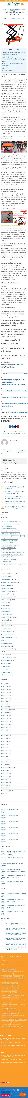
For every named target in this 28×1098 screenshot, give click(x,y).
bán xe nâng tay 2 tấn (6, 535)
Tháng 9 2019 (4, 773)
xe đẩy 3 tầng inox (15, 1024)
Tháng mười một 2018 (7, 790)
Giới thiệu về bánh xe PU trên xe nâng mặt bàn (13, 52)
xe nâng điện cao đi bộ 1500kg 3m (9, 564)
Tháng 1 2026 (4, 704)
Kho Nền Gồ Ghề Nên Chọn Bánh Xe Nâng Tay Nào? (14, 487)
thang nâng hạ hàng (18, 985)
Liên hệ (12, 1093)
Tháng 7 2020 (4, 744)
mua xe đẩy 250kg (5, 983)
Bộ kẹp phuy (4, 611)
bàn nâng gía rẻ (18, 521)
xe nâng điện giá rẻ (21, 564)
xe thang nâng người (6, 1024)
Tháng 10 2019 (5, 770)
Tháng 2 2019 (4, 785)
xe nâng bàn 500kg (6, 538)
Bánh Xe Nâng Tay (5, 669)
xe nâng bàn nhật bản (15, 538)
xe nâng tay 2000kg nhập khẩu (8, 556)
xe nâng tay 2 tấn (20, 552)
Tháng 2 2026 (4, 701)
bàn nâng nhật (4, 960)
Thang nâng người (6, 608)
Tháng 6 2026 (4, 689)
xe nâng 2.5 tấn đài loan (6, 1002)
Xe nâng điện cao (5, 672)
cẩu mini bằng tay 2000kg (18, 976)
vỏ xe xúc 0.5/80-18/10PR (7, 995)
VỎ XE (3, 652)
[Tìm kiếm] (22, 4)
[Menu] (2, 4)
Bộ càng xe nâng (5, 663)
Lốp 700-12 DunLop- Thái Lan (18, 978)
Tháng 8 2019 (4, 776)
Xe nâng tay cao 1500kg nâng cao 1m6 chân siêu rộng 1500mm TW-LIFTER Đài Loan (13, 1016)
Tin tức (23, 1092)
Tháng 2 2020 (4, 759)
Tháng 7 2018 (4, 793)
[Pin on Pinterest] (18, 426)
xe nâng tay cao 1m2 (13, 1013)
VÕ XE (3, 640)
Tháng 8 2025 (4, 718)
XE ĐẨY (3, 623)
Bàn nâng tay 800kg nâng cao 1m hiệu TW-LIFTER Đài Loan (13, 964)
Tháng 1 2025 (4, 738)
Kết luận (4, 68)
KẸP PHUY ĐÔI (5, 620)
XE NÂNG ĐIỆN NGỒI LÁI (8, 617)
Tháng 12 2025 (5, 707)
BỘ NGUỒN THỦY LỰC (7, 657)
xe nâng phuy (4, 1008)
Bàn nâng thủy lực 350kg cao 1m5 (9, 969)
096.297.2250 (16, 1042)
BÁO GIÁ (23, 1094)
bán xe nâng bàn (5, 533)
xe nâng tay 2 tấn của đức (7, 554)
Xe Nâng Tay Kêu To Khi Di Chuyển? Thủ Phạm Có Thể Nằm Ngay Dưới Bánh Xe (15, 507)
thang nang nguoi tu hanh (7, 985)
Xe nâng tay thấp (5, 666)
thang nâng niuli (5, 990)
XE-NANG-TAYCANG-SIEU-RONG (10, 582)
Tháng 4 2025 (4, 730)
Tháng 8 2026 (4, 683)
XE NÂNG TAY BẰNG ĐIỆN (8, 573)
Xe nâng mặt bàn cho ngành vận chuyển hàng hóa (7, 451)
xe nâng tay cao (5, 1013)
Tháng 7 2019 (4, 779)
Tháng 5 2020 (4, 750)
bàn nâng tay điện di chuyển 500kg (9, 528)
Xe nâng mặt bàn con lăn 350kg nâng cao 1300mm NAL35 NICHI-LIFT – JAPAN (14, 1005)
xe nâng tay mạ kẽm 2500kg (8, 1019)
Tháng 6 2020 (4, 747)
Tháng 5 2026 (4, 692)
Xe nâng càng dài (5, 605)
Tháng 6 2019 (4, 782)
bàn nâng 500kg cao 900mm (8, 521)
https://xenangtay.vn (8, 382)
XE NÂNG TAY (5, 626)
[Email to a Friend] (15, 426)
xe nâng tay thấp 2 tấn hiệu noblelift (9, 559)
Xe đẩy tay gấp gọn (6, 628)
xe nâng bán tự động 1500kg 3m (8, 542)
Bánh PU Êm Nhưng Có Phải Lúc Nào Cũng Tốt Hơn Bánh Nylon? (14, 492)
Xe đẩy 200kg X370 (6, 1026)
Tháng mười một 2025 (7, 709)
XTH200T (23, 1026)
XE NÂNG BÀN (5, 576)
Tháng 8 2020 (4, 741)
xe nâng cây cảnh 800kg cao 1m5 (9, 547)
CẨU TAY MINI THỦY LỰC (8, 637)
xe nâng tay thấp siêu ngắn (20, 1019)
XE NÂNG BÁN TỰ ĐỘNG (8, 649)
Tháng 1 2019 (4, 788)
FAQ (16, 1093)
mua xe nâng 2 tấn (15, 535)
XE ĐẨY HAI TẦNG (6, 634)
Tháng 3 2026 (4, 698)
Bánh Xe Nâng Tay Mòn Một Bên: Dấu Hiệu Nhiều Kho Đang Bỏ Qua (15, 502)
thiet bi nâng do (13, 990)
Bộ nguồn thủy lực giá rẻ (7, 976)
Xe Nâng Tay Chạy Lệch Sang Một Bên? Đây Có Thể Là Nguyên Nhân (15, 497)
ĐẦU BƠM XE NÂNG (6, 675)
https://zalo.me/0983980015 (13, 364)
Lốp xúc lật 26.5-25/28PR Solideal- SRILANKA (11, 981)
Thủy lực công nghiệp (17, 10)
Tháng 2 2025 (4, 735)
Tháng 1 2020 (4, 762)
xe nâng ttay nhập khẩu (6, 1021)
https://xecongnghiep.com (16, 379)
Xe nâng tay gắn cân (6, 594)
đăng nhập (10, 463)
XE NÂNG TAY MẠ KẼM (7, 599)
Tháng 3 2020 (4, 756)
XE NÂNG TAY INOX (6, 660)
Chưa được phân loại (8, 9)
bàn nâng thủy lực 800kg (7, 971)
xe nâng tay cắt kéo (6, 585)
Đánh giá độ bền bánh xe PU (9, 56)
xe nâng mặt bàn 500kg (6, 549)
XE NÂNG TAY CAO (6, 614)
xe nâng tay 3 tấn (12, 1008)
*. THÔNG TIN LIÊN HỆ (8, 70)
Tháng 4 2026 (4, 695)
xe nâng (22, 535)
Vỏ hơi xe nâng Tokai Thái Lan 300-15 (9, 992)
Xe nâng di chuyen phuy (7, 631)
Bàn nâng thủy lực (6, 643)
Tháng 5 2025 (4, 727)
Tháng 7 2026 (4, 686)
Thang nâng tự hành (6, 646)
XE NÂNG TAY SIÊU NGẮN (8, 591)
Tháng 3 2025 (4, 733)
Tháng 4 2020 (4, 753)
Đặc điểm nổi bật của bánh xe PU (10, 54)
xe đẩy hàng (4, 602)
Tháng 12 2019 (5, 764)
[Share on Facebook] (10, 426)
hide (18, 49)
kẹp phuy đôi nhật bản (6, 978)
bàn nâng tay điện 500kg (7, 526)
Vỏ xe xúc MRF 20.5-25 (20, 995)
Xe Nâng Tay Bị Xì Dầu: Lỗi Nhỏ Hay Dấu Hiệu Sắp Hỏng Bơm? (16, 948)
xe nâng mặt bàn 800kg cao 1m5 (8, 552)
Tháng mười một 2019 (7, 767)
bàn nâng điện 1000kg (18, 971)
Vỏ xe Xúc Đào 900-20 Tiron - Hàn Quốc (10, 997)
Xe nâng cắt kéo (5, 654)
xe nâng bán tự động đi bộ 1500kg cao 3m (10, 545)
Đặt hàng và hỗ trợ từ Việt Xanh (10, 67)
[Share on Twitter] (12, 426)
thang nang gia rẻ (14, 983)
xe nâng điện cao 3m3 (6, 561)
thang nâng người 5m (15, 988)
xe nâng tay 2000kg (18, 554)
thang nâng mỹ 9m (5, 988)
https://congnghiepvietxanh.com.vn (13, 384)
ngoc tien (21, 18)
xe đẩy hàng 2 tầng (15, 1026)
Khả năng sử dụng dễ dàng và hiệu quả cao (13, 58)
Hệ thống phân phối (14, 1092)
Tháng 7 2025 (4, 721)
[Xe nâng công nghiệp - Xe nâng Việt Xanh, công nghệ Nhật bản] (13, 4)
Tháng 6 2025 (4, 724)
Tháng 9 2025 (4, 715)
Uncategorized (18, 9)
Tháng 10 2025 (5, 712)
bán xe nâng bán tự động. (15, 533)
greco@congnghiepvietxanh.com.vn (14, 1045)
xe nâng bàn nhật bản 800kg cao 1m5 (9, 540)
